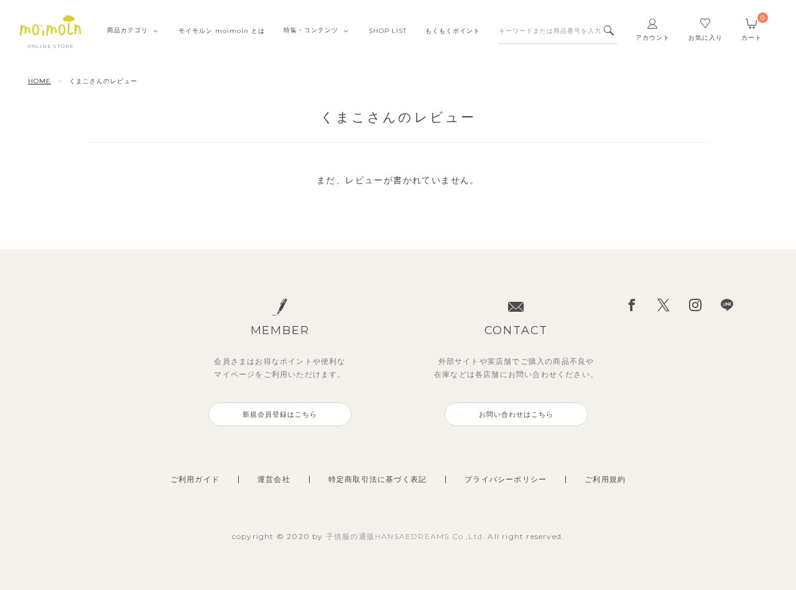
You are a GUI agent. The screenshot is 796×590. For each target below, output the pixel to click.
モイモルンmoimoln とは (221, 31)
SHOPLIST (388, 31)
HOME (39, 81)
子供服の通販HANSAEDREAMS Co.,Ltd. (407, 536)
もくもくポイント (452, 31)
